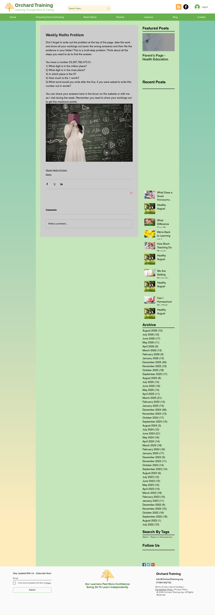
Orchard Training (34, 5)
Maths (48, 174)
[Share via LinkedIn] (61, 184)
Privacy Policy (181, 589)
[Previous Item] (147, 42)
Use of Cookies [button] (176, 587)
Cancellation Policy (164, 589)
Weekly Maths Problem (56, 170)
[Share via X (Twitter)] (54, 184)
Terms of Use (161, 587)
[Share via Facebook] (47, 184)
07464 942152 (163, 582)
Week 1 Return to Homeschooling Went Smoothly (158, 537)
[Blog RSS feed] (179, 7)
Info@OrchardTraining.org (169, 579)
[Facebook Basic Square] (144, 564)
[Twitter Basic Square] (148, 564)
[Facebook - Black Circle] (185, 6)
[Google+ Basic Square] (153, 564)
